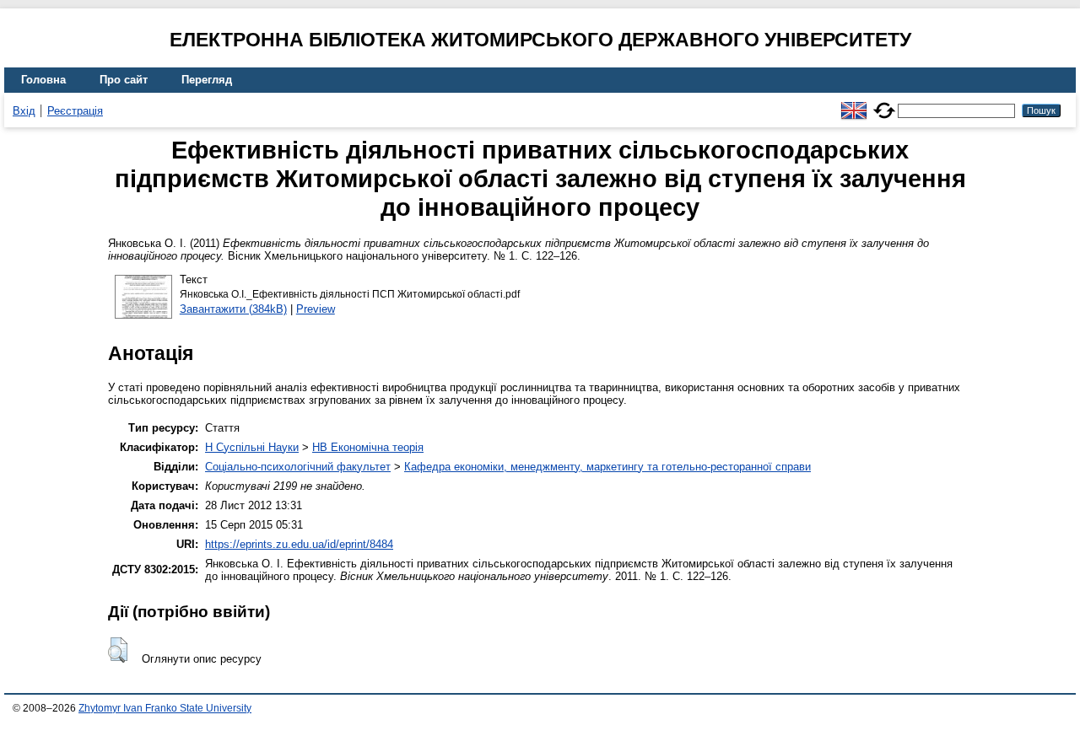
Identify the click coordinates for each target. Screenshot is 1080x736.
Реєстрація (75, 111)
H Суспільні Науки (252, 447)
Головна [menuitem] (43, 79)
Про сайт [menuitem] (124, 79)
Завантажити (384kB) (233, 309)
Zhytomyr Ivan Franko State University (164, 708)
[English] (853, 103)
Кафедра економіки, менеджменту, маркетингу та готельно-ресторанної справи (607, 466)
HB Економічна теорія (368, 447)
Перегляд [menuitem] (206, 79)
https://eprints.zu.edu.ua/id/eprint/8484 (299, 544)
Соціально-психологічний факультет (298, 466)
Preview (315, 309)
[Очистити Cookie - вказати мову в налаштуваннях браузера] (884, 103)
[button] (117, 650)
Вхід (24, 111)
